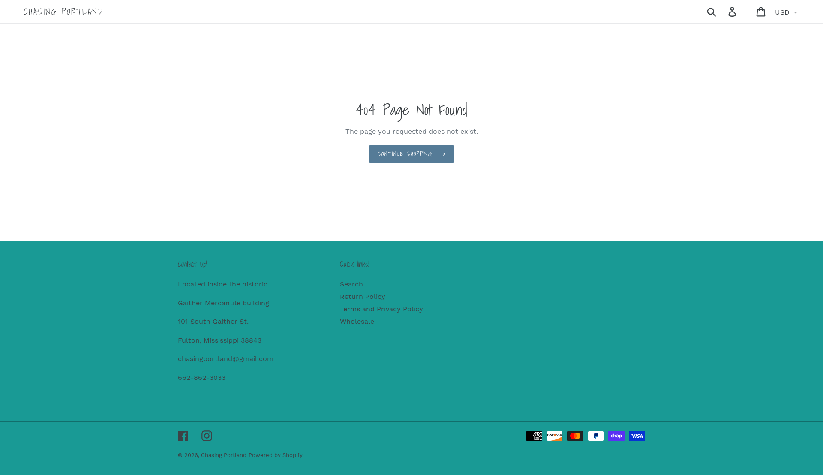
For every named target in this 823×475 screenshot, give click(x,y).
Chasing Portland (63, 11)
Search (351, 284)
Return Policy (362, 296)
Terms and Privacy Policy (381, 309)
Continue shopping (405, 154)
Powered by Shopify (276, 455)
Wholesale (357, 321)
